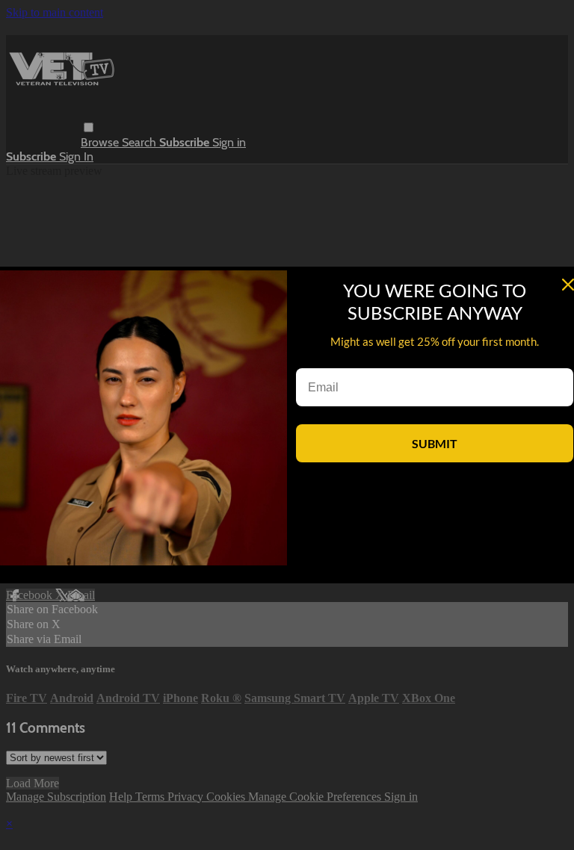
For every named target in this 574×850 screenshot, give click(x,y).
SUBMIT (434, 443)
